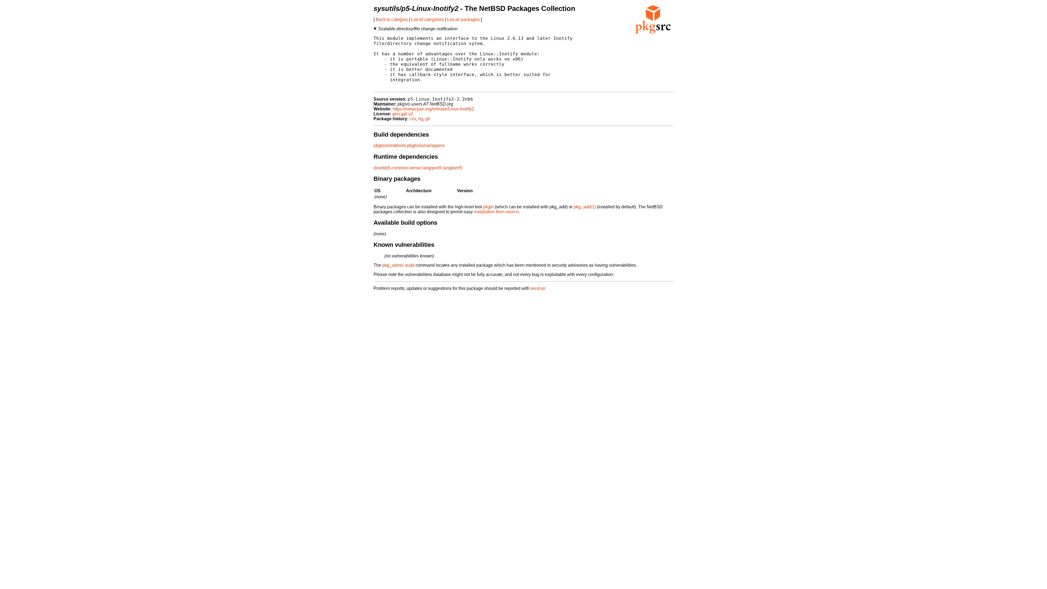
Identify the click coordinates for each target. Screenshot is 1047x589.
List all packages (463, 19)
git (427, 118)
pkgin (488, 207)
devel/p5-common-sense (397, 168)
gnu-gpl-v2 (402, 114)
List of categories (427, 19)
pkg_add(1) (585, 207)
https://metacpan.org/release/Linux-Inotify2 (433, 109)
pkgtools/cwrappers (426, 145)
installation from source (496, 211)
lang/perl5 (432, 168)
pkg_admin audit (398, 265)
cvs (413, 118)
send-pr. (538, 288)
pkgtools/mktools (390, 145)
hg (420, 118)
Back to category (392, 19)
